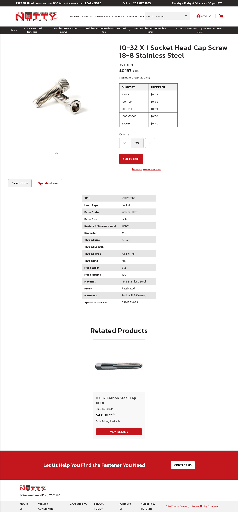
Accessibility (78, 504)
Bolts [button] (109, 16)
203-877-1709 (142, 3)
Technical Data (133, 16)
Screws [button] (119, 16)
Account (205, 16)
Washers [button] (98, 16)
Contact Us (183, 465)
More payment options (146, 169)
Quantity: (124, 134)
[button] (48, 183)
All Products (76, 16)
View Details (119, 432)
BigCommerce (211, 506)
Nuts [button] (89, 16)
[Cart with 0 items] (221, 16)
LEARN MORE (93, 3)
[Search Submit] (186, 16)
